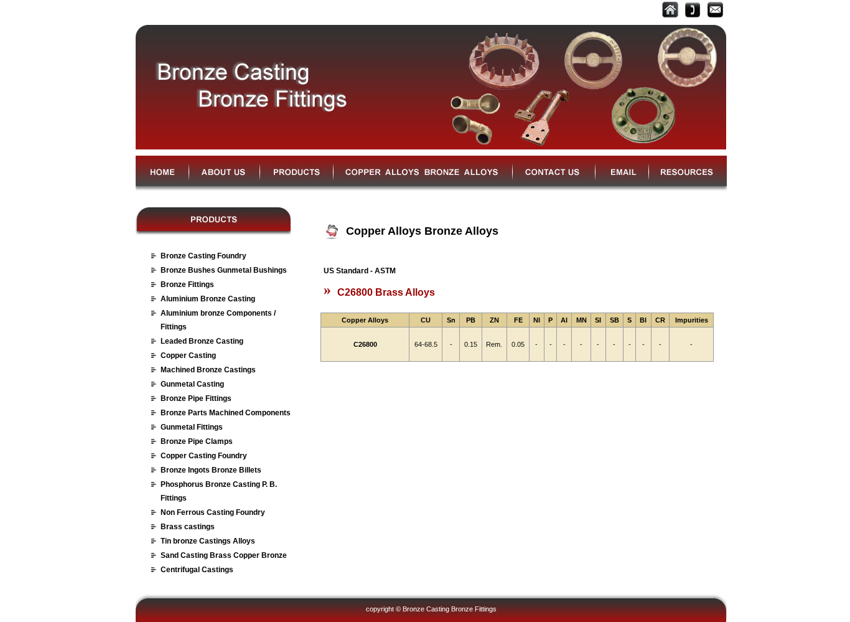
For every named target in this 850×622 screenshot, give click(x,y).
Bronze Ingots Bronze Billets (211, 470)
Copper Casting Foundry (204, 455)
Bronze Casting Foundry (203, 256)
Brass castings (188, 526)
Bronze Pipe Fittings (196, 398)
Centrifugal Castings (197, 569)
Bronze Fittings (187, 284)
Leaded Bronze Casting (202, 341)
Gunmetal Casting (192, 384)
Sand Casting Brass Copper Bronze (224, 555)
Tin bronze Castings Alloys (208, 541)
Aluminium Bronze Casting (208, 299)
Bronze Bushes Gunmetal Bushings (224, 270)
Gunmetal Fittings (192, 427)
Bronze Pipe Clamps (197, 441)
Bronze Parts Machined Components (226, 412)
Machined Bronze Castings (208, 369)
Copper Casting (188, 355)
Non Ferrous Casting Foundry (213, 512)
